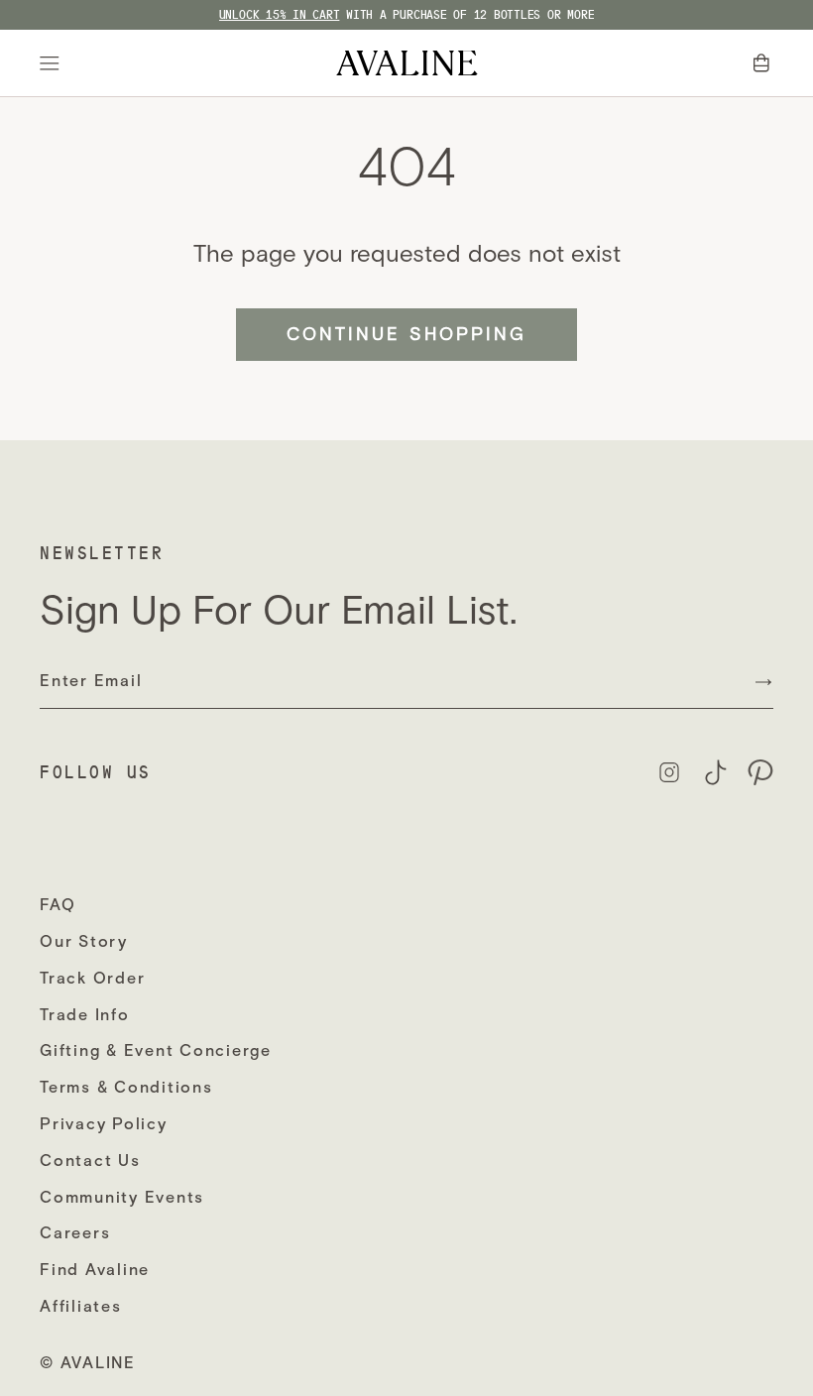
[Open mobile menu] (52, 63)
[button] (763, 63)
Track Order (92, 978)
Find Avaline (95, 1269)
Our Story (84, 941)
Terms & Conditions (126, 1087)
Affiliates (81, 1306)
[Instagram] (669, 772)
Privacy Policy (104, 1123)
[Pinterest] (760, 772)
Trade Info (85, 1014)
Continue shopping (406, 334)
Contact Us (90, 1160)
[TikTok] (715, 772)
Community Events (122, 1197)
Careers (75, 1232)
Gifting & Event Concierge (156, 1050)
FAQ (57, 904)
